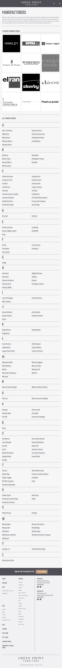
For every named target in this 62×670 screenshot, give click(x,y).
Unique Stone (6, 495)
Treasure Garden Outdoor (40, 474)
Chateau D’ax (36, 176)
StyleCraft (35, 445)
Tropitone (35, 477)
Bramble (34, 162)
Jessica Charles (7, 315)
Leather (20, 603)
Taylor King (6, 474)
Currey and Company (38, 201)
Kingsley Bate (36, 329)
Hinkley (34, 276)
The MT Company (7, 481)
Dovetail (5, 216)
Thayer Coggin (6, 477)
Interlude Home (37, 298)
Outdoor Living (22, 608)
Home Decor (21, 598)
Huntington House (38, 283)
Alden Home (6, 137)
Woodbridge (36, 527)
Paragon (5, 409)
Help (3, 606)
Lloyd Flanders (36, 347)
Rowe (4, 428)
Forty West (5, 248)
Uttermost (35, 495)
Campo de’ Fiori (7, 180)
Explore (21, 579)
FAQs (3, 612)
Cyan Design (36, 204)
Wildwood (5, 538)
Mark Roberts (6, 365)
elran (4, 234)
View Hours (40, 584)
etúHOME (35, 230)
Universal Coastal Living (10, 498)
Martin (4, 369)
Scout (4, 449)
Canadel (4, 183)
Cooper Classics (37, 187)
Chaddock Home (7, 201)
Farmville (40, 579)
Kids (20, 600)
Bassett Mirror (7, 162)
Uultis (34, 498)
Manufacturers (6, 641)
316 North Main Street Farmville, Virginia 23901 (43, 582)
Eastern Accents (7, 227)
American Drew (37, 130)
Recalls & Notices (6, 620)
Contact (4, 609)
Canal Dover (6, 187)
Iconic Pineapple (7, 298)
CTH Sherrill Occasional (39, 197)
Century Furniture (8, 197)
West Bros (5, 531)
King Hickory (6, 329)
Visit (3, 587)
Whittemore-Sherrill (9, 534)
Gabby (4, 262)
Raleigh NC (4, 593)
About (4, 579)
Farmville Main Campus (7, 590)
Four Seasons (36, 245)
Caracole (5, 190)
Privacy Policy (38, 665)
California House (7, 176)
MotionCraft (36, 369)
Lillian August (36, 343)
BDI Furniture (6, 165)
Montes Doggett (37, 362)
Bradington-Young (38, 158)
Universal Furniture (8, 502)
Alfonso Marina (7, 141)
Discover (4, 583)
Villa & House (6, 512)
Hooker (34, 280)
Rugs (20, 611)
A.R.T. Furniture (7, 130)
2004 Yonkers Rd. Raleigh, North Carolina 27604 (45, 594)
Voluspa (34, 512)
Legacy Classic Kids (8, 351)
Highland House (37, 273)
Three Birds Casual (38, 470)
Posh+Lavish (36, 409)
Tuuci (33, 481)
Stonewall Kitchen (38, 442)
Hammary (5, 273)
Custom (20, 587)
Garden (20, 590)
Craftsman (21, 585)
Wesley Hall (6, 527)
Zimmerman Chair (8, 560)
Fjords (4, 245)
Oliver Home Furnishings (40, 398)
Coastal (20, 582)
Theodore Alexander (8, 484)
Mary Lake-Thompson (9, 372)
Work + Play (21, 624)
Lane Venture (6, 343)
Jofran (4, 319)
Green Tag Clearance (23, 595)
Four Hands (6, 252)
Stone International (38, 438)
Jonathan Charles (37, 315)
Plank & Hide (6, 413)
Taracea (4, 470)
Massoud (5, 376)
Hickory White (7, 287)
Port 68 (4, 416)
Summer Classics (37, 449)
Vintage (20, 622)
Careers (4, 629)
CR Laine (34, 190)
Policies (4, 614)
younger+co (6, 549)
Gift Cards (5, 637)
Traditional (21, 616)
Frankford (35, 248)
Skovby (4, 459)
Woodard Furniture (38, 524)
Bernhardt (35, 155)
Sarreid (4, 445)
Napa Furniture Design (9, 387)
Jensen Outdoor (7, 312)
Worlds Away (36, 531)
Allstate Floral (7, 144)
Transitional (21, 619)
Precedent (35, 413)
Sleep (20, 614)
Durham (34, 216)
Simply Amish (6, 456)
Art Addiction (36, 141)
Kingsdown (5, 333)
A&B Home (5, 134)
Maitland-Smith (7, 362)
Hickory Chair (6, 283)
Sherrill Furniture (8, 452)
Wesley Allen (6, 524)
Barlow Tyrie (6, 158)
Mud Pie (34, 372)
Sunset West (36, 456)
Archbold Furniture (38, 137)
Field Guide (5, 633)
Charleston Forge (7, 204)
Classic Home (36, 183)
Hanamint (5, 276)
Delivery (4, 617)
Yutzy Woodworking (38, 549)
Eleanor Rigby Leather (9, 230)
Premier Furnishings (38, 416)
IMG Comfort (6, 301)
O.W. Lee (5, 398)
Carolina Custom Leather (10, 194)
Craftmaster (36, 194)
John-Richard (36, 312)
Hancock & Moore (8, 280)
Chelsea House (36, 180)
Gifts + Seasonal (22, 593)
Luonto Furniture (37, 351)
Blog (3, 625)
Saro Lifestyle (6, 442)
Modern (20, 606)
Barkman (5, 155)
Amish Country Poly (38, 134)
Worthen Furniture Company (41, 534)
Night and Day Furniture (39, 387)
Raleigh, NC (40, 591)
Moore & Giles (36, 365)
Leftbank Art (6, 347)
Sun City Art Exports (38, 452)
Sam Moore (6, 438)
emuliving (35, 227)
